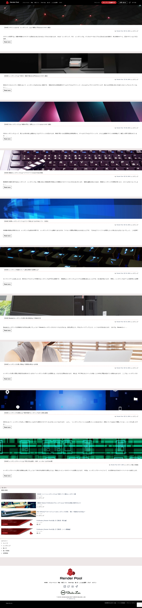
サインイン (97, 2)
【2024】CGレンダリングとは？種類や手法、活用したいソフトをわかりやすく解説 (27, 124)
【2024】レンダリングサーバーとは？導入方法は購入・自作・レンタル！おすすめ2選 (28, 461)
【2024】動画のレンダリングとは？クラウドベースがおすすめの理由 (23, 173)
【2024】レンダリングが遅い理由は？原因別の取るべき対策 (21, 364)
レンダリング (134, 31)
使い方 (48, 2)
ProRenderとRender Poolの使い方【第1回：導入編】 (52, 520)
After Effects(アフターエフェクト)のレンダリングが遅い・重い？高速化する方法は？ (61, 511)
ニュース (5, 543)
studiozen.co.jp (72, 598)
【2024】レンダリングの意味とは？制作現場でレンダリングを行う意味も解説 (26, 413)
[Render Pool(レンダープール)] (12, 2)
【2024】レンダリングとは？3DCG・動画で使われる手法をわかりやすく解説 (26, 76)
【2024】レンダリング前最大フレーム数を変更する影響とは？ (21, 269)
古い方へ (3, 487)
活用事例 (5, 553)
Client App (43, 2)
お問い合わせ (123, 2)
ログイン (94, 582)
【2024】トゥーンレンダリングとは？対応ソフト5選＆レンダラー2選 (56, 494)
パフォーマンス (26, 2)
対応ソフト (36, 2)
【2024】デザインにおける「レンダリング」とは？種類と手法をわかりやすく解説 (27, 27)
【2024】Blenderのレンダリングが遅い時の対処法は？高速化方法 (22, 318)
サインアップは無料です (109, 2)
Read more (7, 42)
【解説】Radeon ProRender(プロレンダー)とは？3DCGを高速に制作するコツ (59, 503)
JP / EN (134, 2)
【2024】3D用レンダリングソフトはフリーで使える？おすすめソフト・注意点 (26, 221)
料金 (32, 2)
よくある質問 (54, 2)
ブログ (60, 2)
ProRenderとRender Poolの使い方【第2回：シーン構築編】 (54, 529)
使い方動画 (135, 465)
